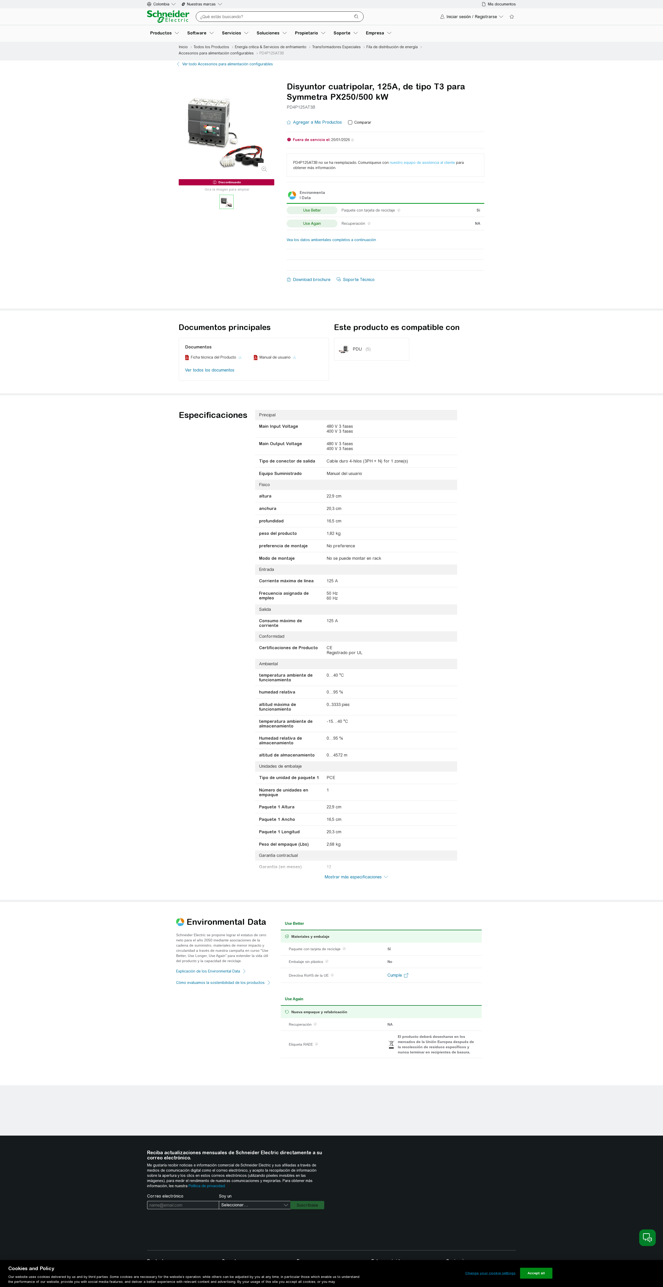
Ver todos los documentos (209, 370)
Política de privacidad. (207, 1186)
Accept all (536, 1273)
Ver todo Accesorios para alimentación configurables (227, 64)
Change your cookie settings (490, 1273)
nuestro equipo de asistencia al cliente (422, 162)
